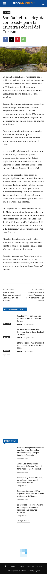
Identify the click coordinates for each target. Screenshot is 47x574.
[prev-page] (4, 356)
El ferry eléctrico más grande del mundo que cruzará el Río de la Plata (30, 345)
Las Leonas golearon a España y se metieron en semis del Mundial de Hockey (30, 480)
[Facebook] (5, 39)
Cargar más (22, 520)
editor (19, 324)
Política (21, 566)
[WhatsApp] (23, 39)
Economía (6, 324)
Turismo (6, 12)
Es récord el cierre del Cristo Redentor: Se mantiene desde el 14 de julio (30, 331)
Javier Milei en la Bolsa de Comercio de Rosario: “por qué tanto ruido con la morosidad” (29, 466)
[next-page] (8, 356)
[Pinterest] (17, 39)
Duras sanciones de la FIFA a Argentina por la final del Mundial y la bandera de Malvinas (30, 493)
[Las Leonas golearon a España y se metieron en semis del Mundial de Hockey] (9, 480)
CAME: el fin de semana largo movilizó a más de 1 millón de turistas (29, 318)
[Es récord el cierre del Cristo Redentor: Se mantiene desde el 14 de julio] (9, 332)
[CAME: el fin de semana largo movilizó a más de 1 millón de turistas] (9, 319)
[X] (11, 39)
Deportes (30, 566)
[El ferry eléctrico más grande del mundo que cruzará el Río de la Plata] (9, 346)
